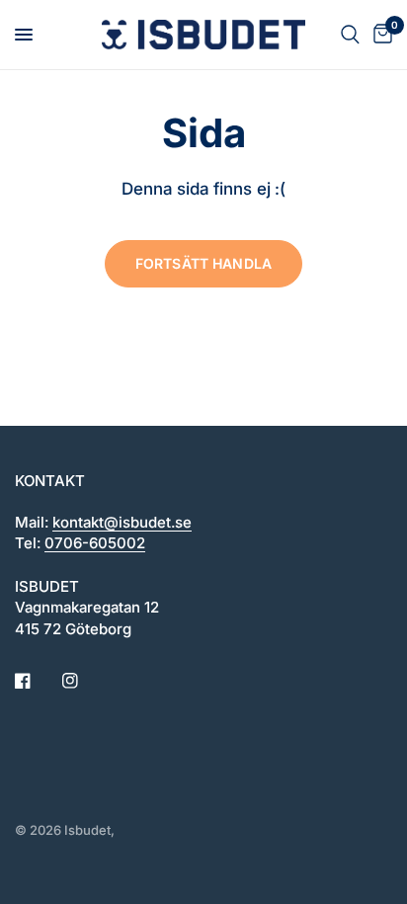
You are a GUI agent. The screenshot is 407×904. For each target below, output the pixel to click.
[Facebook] (36, 680)
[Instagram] (84, 680)
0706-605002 (94, 543)
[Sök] (350, 34)
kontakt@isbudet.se (122, 522)
